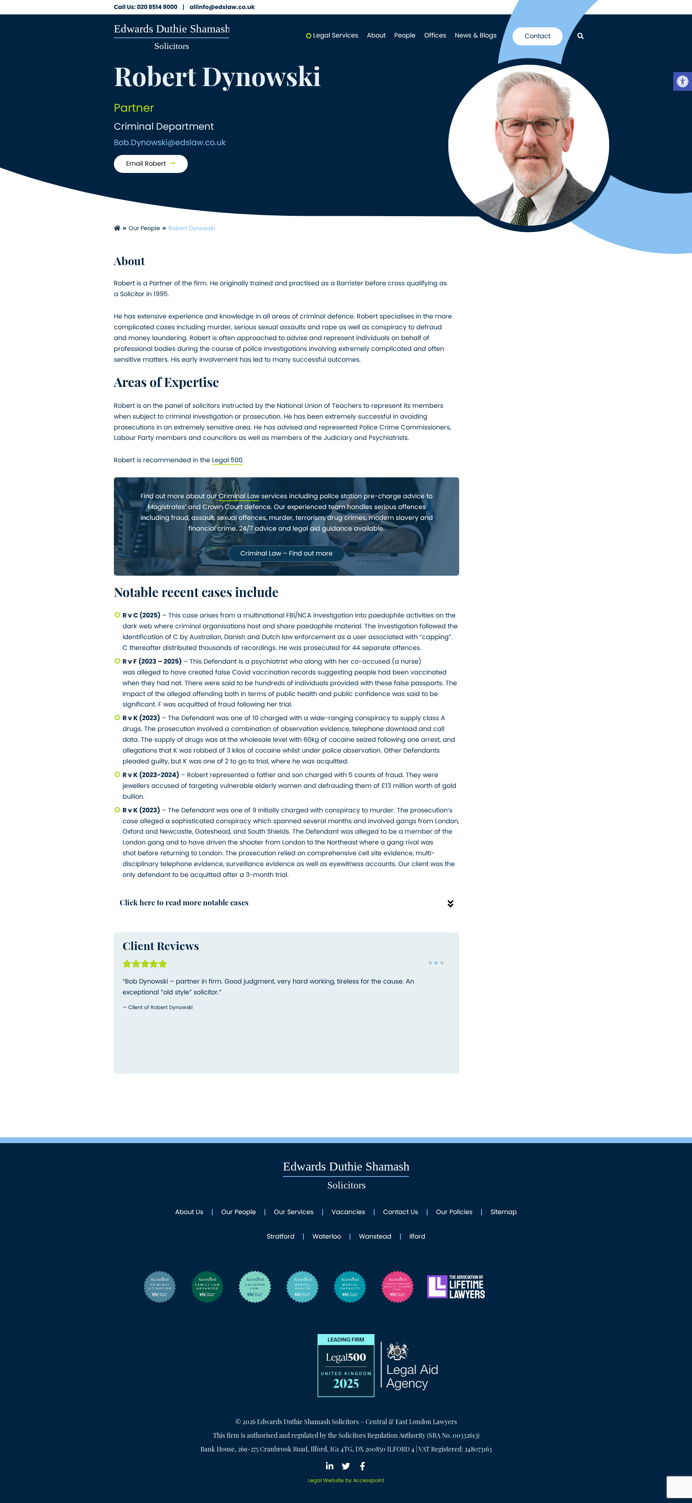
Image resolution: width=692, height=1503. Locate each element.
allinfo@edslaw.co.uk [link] (222, 7)
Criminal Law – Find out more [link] (286, 553)
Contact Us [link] (400, 1212)
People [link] (405, 35)
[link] (682, 81)
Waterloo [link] (326, 1237)
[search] (580, 36)
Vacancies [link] (348, 1212)
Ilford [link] (417, 1237)
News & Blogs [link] (476, 35)
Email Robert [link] (147, 163)
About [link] (376, 35)
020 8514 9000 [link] (145, 7)
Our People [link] (144, 228)
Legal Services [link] (335, 35)
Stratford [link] (280, 1237)
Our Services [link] (294, 1212)
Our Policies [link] (454, 1212)
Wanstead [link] (375, 1237)
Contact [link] (537, 36)
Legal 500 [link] (227, 460)
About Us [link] (189, 1212)
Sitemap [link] (504, 1212)
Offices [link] (435, 35)
